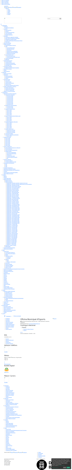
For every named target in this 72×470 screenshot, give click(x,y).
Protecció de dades (41, 455)
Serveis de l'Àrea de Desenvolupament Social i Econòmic (16, 430)
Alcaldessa (8, 318)
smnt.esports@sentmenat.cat (34, 323)
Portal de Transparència (10, 412)
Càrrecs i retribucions (10, 409)
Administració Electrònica (10, 432)
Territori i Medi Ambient (10, 449)
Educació (7, 437)
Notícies (7, 341)
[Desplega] (12, 316)
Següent (8, 364)
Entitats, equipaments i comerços (12, 403)
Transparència (7, 405)
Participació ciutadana (10, 325)
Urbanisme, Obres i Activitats (11, 450)
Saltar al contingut (5, 1)
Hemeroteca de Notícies (10, 426)
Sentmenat (8, 401)
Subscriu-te (6, 372)
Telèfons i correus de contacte (11, 404)
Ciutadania (8, 433)
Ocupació (7, 443)
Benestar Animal (9, 435)
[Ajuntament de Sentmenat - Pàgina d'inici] (13, 20)
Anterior (5, 364)
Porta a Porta (8, 429)
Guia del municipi (9, 402)
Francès (8, 14)
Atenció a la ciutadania (10, 431)
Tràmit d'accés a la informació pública (13, 417)
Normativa (8, 321)
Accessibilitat (40, 453)
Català (8, 9)
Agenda (7, 338)
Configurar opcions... (55, 467)
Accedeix (5, 351)
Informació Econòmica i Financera (12, 406)
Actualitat (6, 419)
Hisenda (7, 439)
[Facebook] (10, 7)
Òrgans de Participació (10, 324)
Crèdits (39, 452)
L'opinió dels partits (9, 423)
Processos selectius (9, 343)
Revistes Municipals (9, 424)
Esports (7, 438)
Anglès (8, 12)
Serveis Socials (8, 448)
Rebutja (64, 467)
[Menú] (1, 24)
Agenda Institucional (9, 340)
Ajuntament (8, 316)
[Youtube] (14, 7)
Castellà (8, 10)
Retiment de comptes (10, 326)
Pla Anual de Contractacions (11, 411)
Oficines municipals (17, 316)
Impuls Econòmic (9, 445)
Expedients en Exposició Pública (12, 413)
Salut (7, 446)
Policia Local (8, 444)
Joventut (7, 442)
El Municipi (6, 398)
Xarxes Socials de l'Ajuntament (11, 425)
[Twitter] (6, 7)
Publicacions (8, 342)
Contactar (6, 6)
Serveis (7, 328)
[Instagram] (19, 7)
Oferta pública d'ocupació (10, 418)
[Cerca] (60, 18)
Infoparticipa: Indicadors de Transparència (14, 415)
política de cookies (61, 465)
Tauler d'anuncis (9, 329)
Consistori (8, 319)
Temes (5, 428)
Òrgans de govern (9, 323)
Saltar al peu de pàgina (6, 4)
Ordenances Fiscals (9, 408)
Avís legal (40, 454)
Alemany (9, 13)
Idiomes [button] (7, 8)
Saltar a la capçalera (5, 0)
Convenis (7, 416)
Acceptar (68, 467)
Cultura (7, 436)
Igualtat (7, 441)
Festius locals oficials (10, 399)
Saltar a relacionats (5, 2)
